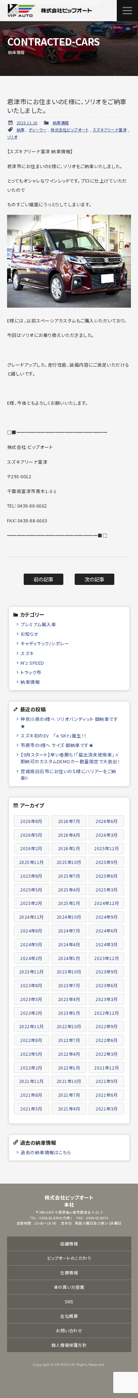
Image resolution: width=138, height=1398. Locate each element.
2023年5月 (31, 999)
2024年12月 (106, 903)
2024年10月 (69, 917)
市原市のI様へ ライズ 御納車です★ (57, 745)
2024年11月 (31, 917)
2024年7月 (69, 931)
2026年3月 (107, 835)
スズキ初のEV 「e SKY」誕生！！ (54, 735)
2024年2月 (31, 958)
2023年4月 (69, 999)
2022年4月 (69, 1054)
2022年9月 (107, 1026)
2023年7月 (69, 985)
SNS (69, 1301)
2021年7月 (69, 1095)
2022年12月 (106, 1013)
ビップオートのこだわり (69, 1258)
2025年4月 (69, 890)
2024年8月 (31, 931)
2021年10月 (69, 1081)
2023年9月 (107, 971)
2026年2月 (31, 848)
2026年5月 (31, 835)
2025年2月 (31, 903)
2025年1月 (69, 903)
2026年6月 (107, 821)
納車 (21, 129)
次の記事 (95, 579)
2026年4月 (69, 835)
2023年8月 (31, 985)
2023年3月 (107, 999)
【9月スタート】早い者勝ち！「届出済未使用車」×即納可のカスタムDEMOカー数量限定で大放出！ (70, 758)
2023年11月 (31, 971)
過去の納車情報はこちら (46, 1152)
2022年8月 (31, 1040)
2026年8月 (31, 821)
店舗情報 (69, 1243)
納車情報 (61, 122)
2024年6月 (107, 931)
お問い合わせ (69, 1330)
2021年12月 (106, 1068)
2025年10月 (69, 862)
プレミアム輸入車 (38, 624)
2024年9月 (107, 917)
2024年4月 (69, 944)
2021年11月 (31, 1081)
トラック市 (31, 672)
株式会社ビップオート (69, 129)
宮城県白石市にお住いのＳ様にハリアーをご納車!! (68, 774)
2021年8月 (31, 1095)
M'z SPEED (32, 662)
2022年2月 (31, 1068)
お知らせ (30, 633)
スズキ (27, 653)
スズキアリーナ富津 (110, 129)
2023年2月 (31, 1013)
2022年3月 (107, 1054)
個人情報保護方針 (69, 1345)
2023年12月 (106, 958)
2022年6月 (107, 1040)
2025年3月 (107, 890)
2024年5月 (31, 944)
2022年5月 (31, 1054)
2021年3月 (107, 1109)
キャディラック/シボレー (45, 643)
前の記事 (44, 579)
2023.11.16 (27, 122)
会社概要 (69, 1316)
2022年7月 (69, 1040)
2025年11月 (31, 862)
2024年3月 (107, 944)
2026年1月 (69, 848)
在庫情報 (69, 1272)
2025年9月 (107, 862)
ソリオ (12, 137)
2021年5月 (31, 1109)
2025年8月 (31, 876)
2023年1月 (69, 1013)
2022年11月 (31, 1026)
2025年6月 (107, 876)
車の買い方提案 (69, 1287)
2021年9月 (107, 1081)
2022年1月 (69, 1068)
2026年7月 (69, 821)
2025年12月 (106, 848)
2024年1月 (69, 958)
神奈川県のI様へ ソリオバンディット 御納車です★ (69, 722)
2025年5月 (31, 890)
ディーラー (38, 129)
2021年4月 (69, 1109)
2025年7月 (69, 876)
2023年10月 (69, 971)
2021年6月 (107, 1095)
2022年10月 (69, 1026)
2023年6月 (107, 985)
